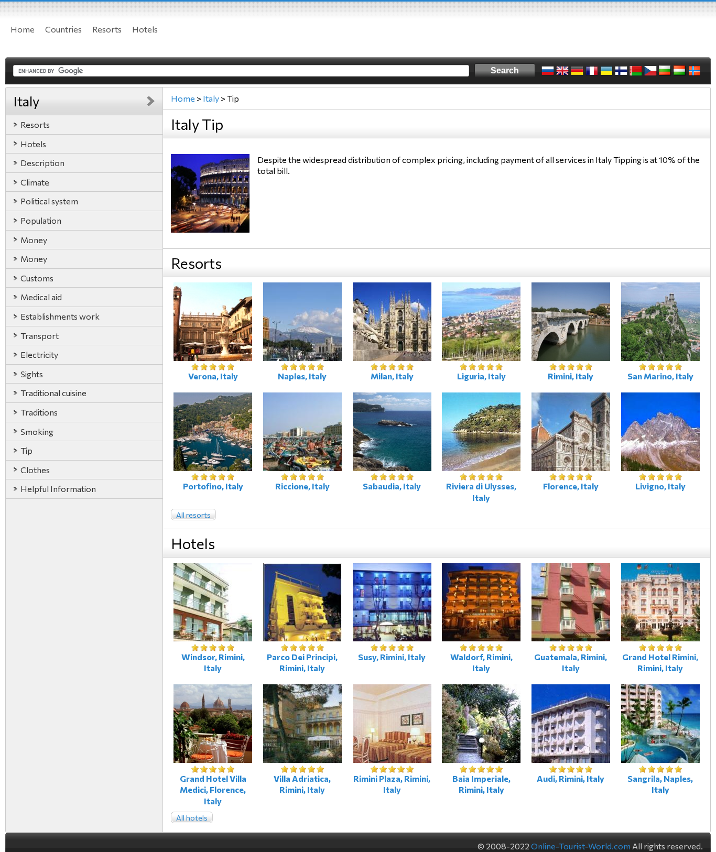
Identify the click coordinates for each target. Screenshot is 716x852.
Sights (31, 374)
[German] (577, 70)
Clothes (35, 470)
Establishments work (60, 316)
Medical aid (41, 297)
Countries (63, 29)
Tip (26, 450)
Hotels (145, 29)
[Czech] (650, 70)
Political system (49, 201)
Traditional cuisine (53, 393)
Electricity (39, 354)
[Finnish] (621, 70)
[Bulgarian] (665, 70)
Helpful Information (58, 489)
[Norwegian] (694, 70)
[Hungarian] (680, 70)
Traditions (39, 412)
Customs (36, 278)
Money (33, 240)
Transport (39, 336)
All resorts (193, 514)
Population (40, 220)
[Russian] (547, 70)
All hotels (192, 817)
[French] (591, 70)
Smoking (36, 431)
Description (42, 163)
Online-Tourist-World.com (581, 846)
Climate (34, 182)
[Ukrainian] (606, 70)
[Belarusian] (636, 70)
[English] (562, 70)
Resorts (107, 29)
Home (22, 29)
